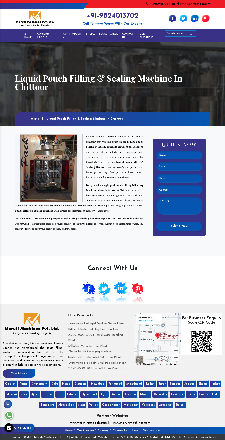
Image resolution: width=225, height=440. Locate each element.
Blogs (103, 34)
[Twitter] (183, 18)
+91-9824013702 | (159, 3)
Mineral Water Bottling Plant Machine (93, 329)
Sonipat (189, 383)
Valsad (93, 404)
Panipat (175, 383)
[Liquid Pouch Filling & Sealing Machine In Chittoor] (49, 168)
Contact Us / (121, 430)
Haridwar (177, 394)
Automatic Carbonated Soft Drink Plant (95, 357)
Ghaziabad (97, 383)
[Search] (201, 34)
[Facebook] (172, 18)
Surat (162, 383)
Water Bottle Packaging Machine (90, 351)
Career (114, 34)
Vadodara (148, 404)
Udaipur (72, 394)
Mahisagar (131, 404)
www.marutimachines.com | (132, 423)
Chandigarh (39, 383)
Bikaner (48, 394)
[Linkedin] (194, 18)
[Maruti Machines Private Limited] (32, 325)
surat (81, 404)
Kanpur (116, 394)
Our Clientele (146, 36)
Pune (24, 394)
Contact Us (127, 36)
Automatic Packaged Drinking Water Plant (96, 323)
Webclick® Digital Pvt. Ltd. (152, 437)
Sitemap (91, 34)
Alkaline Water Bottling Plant (88, 346)
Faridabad (115, 383)
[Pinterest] (205, 18)
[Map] (157, 338)
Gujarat (10, 383)
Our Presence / (86, 430)
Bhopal (202, 383)
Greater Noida (209, 394)
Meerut (145, 394)
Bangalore (47, 404)
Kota (60, 394)
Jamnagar (165, 404)
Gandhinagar (111, 404)
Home (28, 37)
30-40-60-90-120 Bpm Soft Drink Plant (94, 368)
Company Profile (43, 36)
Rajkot (150, 383)
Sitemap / (104, 430)
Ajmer (35, 394)
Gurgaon (80, 383)
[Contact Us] (8, 402)
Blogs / (136, 430)
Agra (104, 394)
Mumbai (11, 394)
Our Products (72, 34)
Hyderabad (89, 394)
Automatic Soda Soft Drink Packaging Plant (97, 363)
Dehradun (160, 394)
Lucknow (130, 394)
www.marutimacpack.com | (89, 423)
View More (18, 373)
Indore (215, 383)
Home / (70, 430)
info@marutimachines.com (192, 3)
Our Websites (151, 430)
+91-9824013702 (112, 16)
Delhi (54, 383)
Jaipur (191, 394)
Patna (24, 383)
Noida (66, 383)
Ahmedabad (134, 383)
